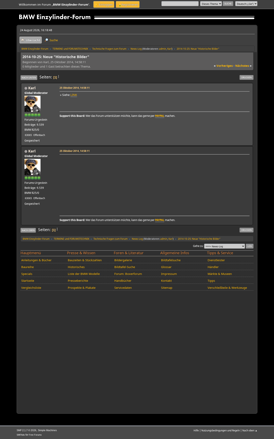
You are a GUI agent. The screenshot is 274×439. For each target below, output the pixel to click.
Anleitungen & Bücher (36, 260)
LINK (73, 95)
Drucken (246, 77)
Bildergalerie (123, 260)
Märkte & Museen (220, 274)
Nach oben (28, 230)
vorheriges (223, 66)
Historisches (76, 267)
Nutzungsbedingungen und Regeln (220, 430)
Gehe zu (198, 246)
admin (162, 48)
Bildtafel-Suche (124, 267)
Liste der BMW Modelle (84, 274)
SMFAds (21, 435)
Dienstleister (216, 260)
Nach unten (29, 77)
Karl (169, 48)
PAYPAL (159, 116)
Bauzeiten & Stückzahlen (85, 260)
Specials (26, 274)
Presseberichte (78, 281)
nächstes (243, 66)
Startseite (27, 281)
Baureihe (27, 267)
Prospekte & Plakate (81, 288)
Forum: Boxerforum (128, 274)
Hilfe (196, 430)
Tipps (211, 281)
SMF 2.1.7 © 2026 (26, 430)
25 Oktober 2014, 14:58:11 (75, 87)
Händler (213, 267)
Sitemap (166, 288)
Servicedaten (123, 288)
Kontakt (166, 281)
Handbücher (122, 281)
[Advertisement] (154, 184)
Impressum (169, 274)
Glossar (166, 267)
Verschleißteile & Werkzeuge (227, 288)
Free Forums (35, 435)
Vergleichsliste (31, 288)
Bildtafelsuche (171, 260)
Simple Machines (47, 430)
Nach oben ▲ (249, 430)
